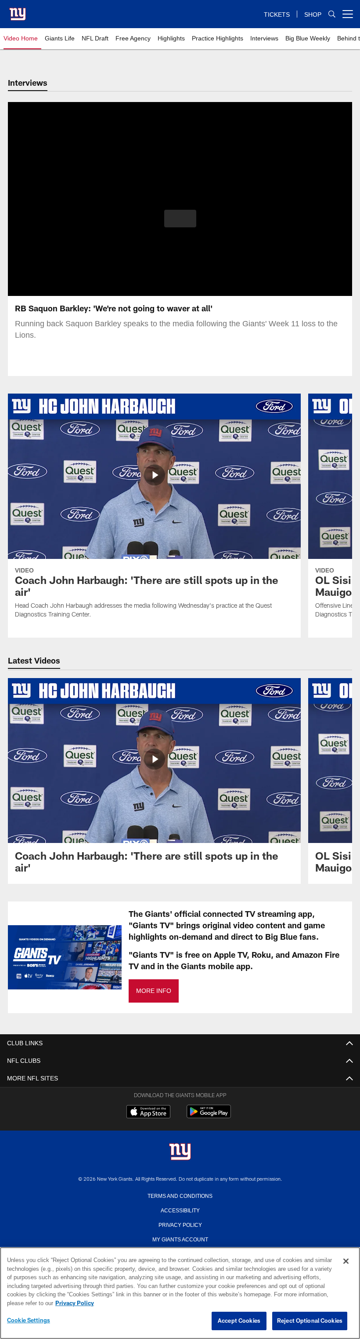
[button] (180, 218)
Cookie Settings (28, 1320)
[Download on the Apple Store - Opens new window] (148, 1112)
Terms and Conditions (180, 1195)
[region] (180, 1293)
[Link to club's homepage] (17, 11)
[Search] (331, 14)
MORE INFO (153, 991)
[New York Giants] (180, 1152)
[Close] (346, 1261)
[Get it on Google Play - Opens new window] (209, 1116)
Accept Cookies (239, 1320)
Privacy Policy (180, 1224)
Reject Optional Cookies (309, 1320)
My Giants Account (180, 1239)
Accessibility (180, 1210)
